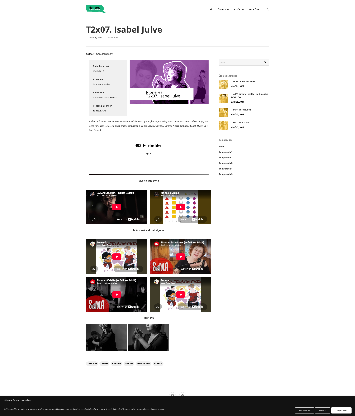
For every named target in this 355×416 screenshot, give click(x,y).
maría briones (143, 364)
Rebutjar (322, 410)
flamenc (129, 364)
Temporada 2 (114, 37)
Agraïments (239, 9)
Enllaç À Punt (99, 110)
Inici (212, 9)
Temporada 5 (226, 174)
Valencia (158, 364)
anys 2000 (92, 364)
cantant (104, 364)
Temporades (223, 9)
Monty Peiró (253, 9)
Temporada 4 (226, 168)
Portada (90, 53)
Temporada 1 (226, 152)
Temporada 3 (226, 163)
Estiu (221, 146)
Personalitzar (304, 410)
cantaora (116, 364)
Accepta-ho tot (341, 410)
